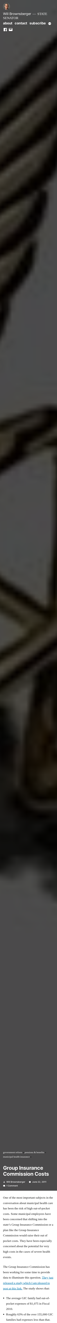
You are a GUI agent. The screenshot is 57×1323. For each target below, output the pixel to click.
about (7, 23)
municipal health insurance (16, 1156)
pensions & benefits (34, 1152)
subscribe (37, 23)
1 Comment (12, 1185)
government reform (12, 1152)
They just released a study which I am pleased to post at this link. (28, 1283)
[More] (49, 23)
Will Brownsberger (17, 14)
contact (21, 23)
